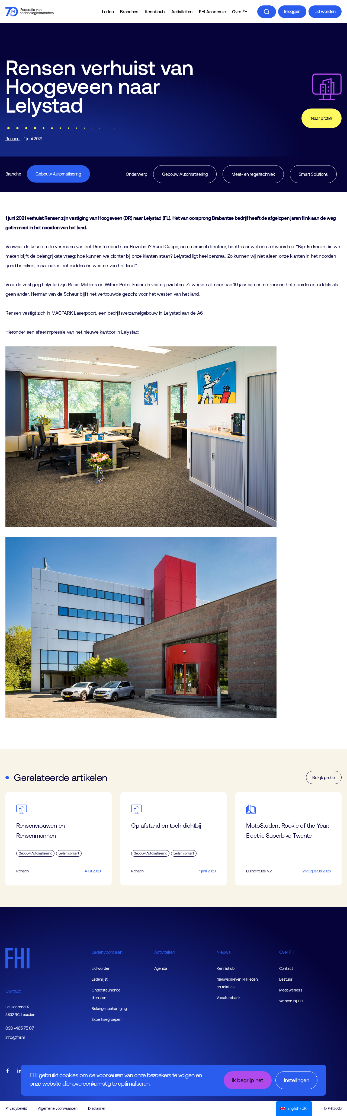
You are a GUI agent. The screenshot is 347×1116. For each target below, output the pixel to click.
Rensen (12, 138)
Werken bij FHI (291, 1001)
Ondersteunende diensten (106, 994)
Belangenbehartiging (109, 1008)
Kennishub (155, 11)
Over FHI (240, 11)
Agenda (160, 968)
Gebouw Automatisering (58, 173)
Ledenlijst (100, 979)
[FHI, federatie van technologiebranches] (29, 12)
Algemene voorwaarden (58, 1108)
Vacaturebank (228, 998)
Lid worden (325, 11)
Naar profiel (321, 118)
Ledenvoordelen (107, 952)
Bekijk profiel (323, 777)
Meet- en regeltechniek (253, 174)
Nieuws (224, 952)
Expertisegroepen (106, 1019)
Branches (129, 11)
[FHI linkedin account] (19, 1071)
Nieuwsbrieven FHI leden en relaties (237, 983)
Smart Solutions (313, 174)
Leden (108, 11)
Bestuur (286, 979)
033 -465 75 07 (19, 1028)
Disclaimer (96, 1108)
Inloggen (292, 11)
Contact (13, 991)
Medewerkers (291, 990)
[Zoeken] (266, 11)
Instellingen (296, 1080)
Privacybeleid (16, 1108)
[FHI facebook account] (7, 1071)
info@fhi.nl (14, 1037)
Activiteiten (181, 11)
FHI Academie (212, 11)
